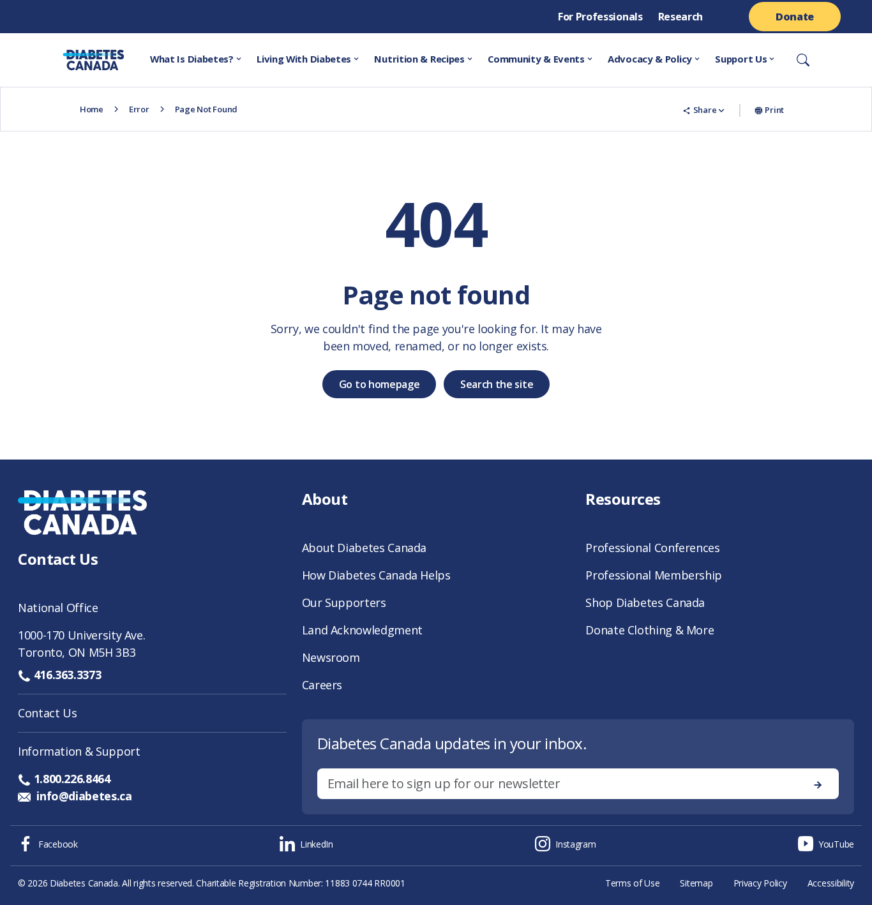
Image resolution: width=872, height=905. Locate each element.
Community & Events (536, 58)
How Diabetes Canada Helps (376, 575)
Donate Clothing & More (649, 630)
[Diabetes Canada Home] (75, 60)
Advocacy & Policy (650, 58)
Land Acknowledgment (362, 630)
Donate (795, 17)
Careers (322, 684)
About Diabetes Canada (364, 547)
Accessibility (831, 883)
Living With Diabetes (304, 58)
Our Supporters (344, 602)
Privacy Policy (760, 883)
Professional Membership (653, 575)
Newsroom (331, 657)
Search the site (496, 384)
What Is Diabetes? (192, 58)
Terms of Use (632, 883)
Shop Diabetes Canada (645, 602)
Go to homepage (379, 384)
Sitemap (696, 883)
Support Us (741, 58)
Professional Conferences (652, 547)
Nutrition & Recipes (419, 58)
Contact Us (47, 713)
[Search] (803, 60)
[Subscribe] (817, 784)
